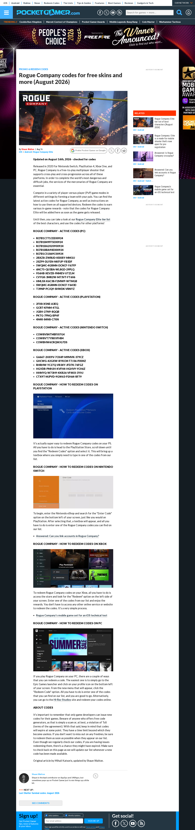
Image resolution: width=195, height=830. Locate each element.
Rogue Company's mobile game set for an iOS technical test (71, 615)
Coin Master (148, 22)
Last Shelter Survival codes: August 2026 (39, 793)
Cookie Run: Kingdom (30, 22)
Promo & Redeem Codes (33, 69)
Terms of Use (91, 827)
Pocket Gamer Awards (93, 22)
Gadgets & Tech (145, 3)
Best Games (114, 3)
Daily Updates (53, 815)
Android (15, 3)
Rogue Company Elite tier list (93, 219)
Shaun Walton (27, 149)
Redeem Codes (51, 3)
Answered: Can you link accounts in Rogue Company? (67, 536)
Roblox (26, 3)
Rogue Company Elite (43, 152)
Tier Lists (68, 3)
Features (99, 3)
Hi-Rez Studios (62, 699)
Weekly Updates (74, 815)
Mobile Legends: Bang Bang (123, 22)
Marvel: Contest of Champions (61, 22)
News (37, 3)
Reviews (129, 3)
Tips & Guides (84, 3)
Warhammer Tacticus (170, 22)
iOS (5, 3)
